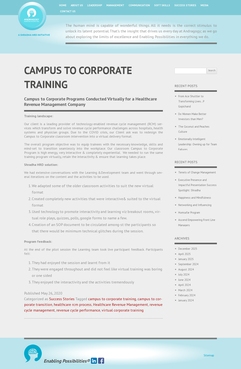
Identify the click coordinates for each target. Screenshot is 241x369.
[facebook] (101, 361)
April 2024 (184, 285)
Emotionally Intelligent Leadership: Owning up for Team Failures (197, 144)
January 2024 (186, 300)
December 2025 (187, 248)
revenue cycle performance (78, 310)
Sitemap (209, 355)
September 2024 (188, 264)
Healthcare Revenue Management (120, 304)
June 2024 (184, 280)
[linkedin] (94, 361)
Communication (139, 5)
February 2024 (186, 295)
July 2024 (183, 274)
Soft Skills (162, 5)
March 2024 (185, 290)
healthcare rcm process (73, 304)
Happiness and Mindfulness (194, 197)
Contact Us (68, 11)
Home (62, 5)
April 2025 (184, 254)
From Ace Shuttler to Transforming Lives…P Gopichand (191, 101)
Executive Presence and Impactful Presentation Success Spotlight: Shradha (197, 185)
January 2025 (186, 259)
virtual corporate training (123, 310)
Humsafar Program (189, 212)
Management (115, 5)
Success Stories (185, 5)
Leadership (94, 5)
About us (77, 5)
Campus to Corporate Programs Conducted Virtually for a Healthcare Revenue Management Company (90, 101)
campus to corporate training (112, 298)
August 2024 (186, 269)
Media (204, 5)
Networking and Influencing (194, 205)
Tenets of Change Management (197, 172)
